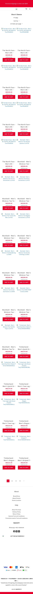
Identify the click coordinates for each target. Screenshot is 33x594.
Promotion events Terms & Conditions (17, 518)
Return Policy (16, 514)
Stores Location (16, 500)
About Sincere (16, 498)
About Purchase (16, 510)
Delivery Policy (16, 512)
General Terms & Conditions (16, 516)
